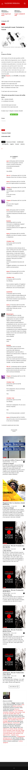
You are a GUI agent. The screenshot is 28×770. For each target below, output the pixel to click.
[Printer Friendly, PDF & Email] (14, 115)
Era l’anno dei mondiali (9, 719)
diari (3, 24)
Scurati (8, 76)
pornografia (5, 144)
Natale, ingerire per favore (6, 14)
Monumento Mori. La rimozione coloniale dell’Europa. (14, 503)
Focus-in (17, 709)
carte (4, 587)
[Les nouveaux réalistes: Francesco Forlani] (14, 447)
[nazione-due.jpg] (14, 40)
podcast (5, 543)
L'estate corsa (15, 735)
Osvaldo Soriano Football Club (16, 718)
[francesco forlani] (6, 695)
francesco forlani (6, 133)
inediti (4, 457)
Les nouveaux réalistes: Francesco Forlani (14, 460)
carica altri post (13, 686)
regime (12, 144)
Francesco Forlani (11, 142)
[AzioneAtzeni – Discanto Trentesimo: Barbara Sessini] (14, 616)
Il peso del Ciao (16, 730)
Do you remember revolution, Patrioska (13, 711)
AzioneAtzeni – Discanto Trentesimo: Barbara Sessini (12, 630)
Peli (14, 733)
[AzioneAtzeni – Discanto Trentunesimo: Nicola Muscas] (14, 577)
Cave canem (18, 712)
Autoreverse (16, 722)
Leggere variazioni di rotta (20, 14)
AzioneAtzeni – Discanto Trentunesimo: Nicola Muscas (13, 590)
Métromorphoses (7, 722)
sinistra (22, 144)
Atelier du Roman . (18, 706)
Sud (23, 704)
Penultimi (18, 733)
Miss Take (16, 713)
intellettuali (20, 142)
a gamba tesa (6, 500)
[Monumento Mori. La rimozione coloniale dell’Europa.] (14, 490)
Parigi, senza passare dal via (13, 731)
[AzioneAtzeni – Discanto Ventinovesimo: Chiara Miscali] (14, 659)
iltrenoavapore (9, 314)
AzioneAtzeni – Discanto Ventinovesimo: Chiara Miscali (13, 673)
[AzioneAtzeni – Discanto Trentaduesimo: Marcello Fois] (14, 532)
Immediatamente (7, 739)
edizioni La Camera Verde (10, 729)
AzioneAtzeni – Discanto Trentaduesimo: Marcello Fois (13, 546)
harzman (8, 220)
